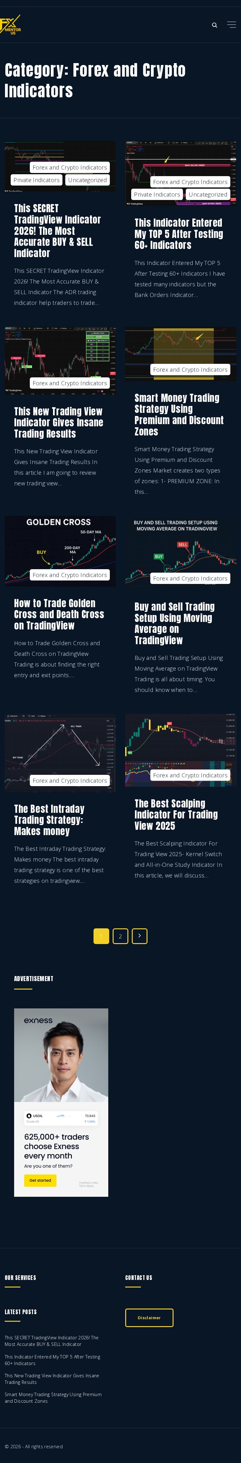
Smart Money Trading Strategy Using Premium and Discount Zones (179, 415)
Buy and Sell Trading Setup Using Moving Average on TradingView (175, 623)
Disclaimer (149, 1317)
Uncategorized (87, 180)
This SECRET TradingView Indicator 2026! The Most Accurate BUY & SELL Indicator (57, 230)
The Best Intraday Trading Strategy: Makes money (49, 820)
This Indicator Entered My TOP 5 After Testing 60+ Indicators (179, 234)
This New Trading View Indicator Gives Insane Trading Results (59, 422)
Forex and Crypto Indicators (70, 167)
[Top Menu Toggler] (231, 24)
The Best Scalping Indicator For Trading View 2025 (176, 814)
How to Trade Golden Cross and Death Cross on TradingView (59, 614)
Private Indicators (36, 180)
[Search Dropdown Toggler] (214, 25)
